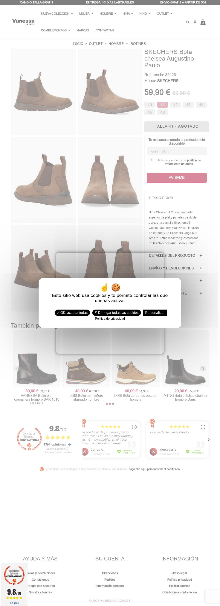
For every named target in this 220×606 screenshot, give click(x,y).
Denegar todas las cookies (118, 312)
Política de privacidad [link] (110, 318)
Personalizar (155, 312)
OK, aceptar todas (74, 312)
